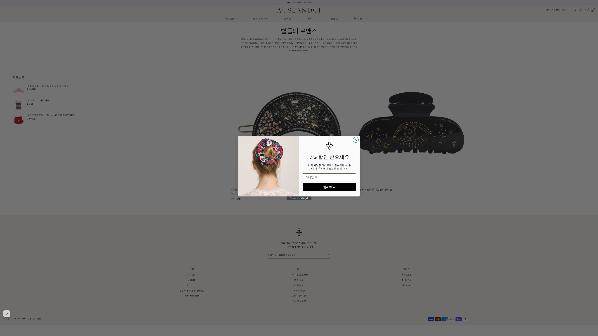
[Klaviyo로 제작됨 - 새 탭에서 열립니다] (299, 198)
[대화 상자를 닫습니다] (355, 139)
